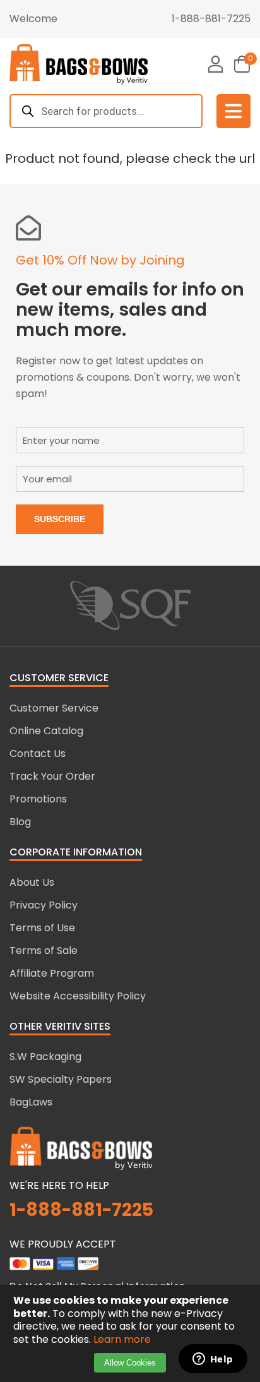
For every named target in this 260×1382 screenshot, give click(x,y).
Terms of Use (42, 927)
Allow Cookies (130, 1362)
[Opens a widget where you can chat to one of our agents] (212, 1360)
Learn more (122, 1339)
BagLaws (30, 1102)
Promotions (38, 799)
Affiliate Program (51, 973)
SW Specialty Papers (60, 1079)
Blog (20, 821)
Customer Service (53, 708)
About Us (31, 882)
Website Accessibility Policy (77, 996)
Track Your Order (52, 776)
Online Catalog (46, 731)
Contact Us (37, 753)
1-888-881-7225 (211, 18)
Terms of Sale (43, 950)
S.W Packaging (45, 1056)
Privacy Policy (43, 905)
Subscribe (59, 519)
